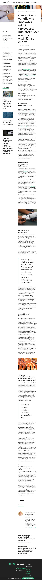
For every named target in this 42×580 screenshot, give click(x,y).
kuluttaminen (5, 63)
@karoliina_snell (32, 527)
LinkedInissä (28, 575)
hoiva (4, 56)
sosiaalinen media (6, 73)
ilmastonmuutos (8, 56)
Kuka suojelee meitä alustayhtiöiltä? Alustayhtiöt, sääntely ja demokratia (26, 537)
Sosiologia (27, 2)
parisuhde (5, 69)
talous (8, 77)
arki (7, 52)
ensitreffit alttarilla (6, 53)
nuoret (9, 66)
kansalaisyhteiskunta (7, 57)
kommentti (5, 60)
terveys (8, 79)
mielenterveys (5, 66)
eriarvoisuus (5, 55)
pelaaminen (9, 69)
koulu (11, 60)
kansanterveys (6, 59)
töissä (4, 82)
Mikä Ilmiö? (34, 2)
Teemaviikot (19, 2)
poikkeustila (7, 70)
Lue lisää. (4, 43)
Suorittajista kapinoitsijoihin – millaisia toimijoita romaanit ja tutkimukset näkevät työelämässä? (27, 550)
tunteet (6, 80)
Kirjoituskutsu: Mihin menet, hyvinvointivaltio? (9, 122)
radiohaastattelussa (24, 138)
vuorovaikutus (8, 82)
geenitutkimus (26, 11)
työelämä (11, 80)
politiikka (4, 72)
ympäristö (9, 83)
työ (8, 80)
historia (9, 55)
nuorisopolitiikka (6, 67)
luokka (9, 65)
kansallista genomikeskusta (29, 75)
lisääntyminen (5, 65)
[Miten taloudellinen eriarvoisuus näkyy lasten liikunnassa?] (8, 97)
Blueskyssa (28, 573)
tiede (11, 79)
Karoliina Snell (21, 45)
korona (8, 60)
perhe (4, 70)
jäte (12, 56)
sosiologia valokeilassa (7, 76)
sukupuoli (4, 77)
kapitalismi (11, 59)
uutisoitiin (26, 108)
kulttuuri (8, 62)
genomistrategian (26, 69)
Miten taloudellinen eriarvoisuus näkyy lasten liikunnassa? (7, 103)
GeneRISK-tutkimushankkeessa (28, 112)
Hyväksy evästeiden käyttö (28, 578)
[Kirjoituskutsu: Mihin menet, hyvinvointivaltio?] (8, 118)
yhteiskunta (5, 83)
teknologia (5, 79)
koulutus (4, 62)
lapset (9, 63)
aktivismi (4, 52)
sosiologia (5, 75)
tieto (3, 80)
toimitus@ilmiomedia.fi (21, 568)
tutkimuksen (33, 186)
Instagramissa (28, 571)
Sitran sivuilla (24, 127)
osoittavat (25, 171)
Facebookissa (28, 569)
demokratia (10, 52)
